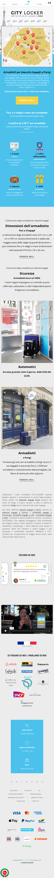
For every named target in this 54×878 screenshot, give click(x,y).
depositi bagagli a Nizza (30, 510)
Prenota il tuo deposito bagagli (15, 3)
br (37, 782)
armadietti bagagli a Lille (23, 515)
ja (42, 782)
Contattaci (35, 801)
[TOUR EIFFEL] (17, 44)
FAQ (39, 790)
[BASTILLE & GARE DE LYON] (36, 48)
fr (11, 782)
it (21, 782)
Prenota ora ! (27, 100)
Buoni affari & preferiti (16, 794)
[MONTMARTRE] (28, 32)
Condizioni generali (36, 794)
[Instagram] (24, 869)
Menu (4, 3)
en (17, 782)
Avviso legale (21, 801)
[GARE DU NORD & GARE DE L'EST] (33, 35)
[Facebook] (29, 869)
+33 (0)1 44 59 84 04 (27, 733)
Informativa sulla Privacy (16, 797)
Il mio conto (13, 790)
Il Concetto (28, 790)
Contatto (39, 3)
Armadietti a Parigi (37, 797)
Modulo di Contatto (27, 768)
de (32, 782)
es (26, 782)
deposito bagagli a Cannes (15, 512)
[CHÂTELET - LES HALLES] (33, 42)
